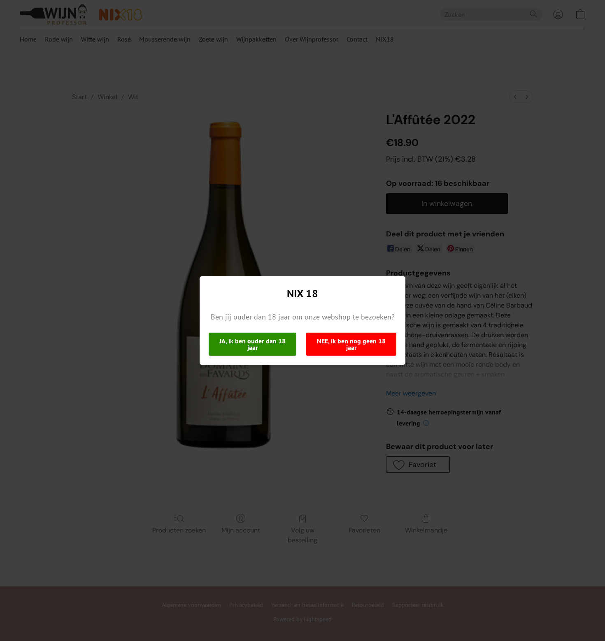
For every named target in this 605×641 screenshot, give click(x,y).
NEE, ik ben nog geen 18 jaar (351, 344)
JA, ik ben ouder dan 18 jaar (252, 344)
